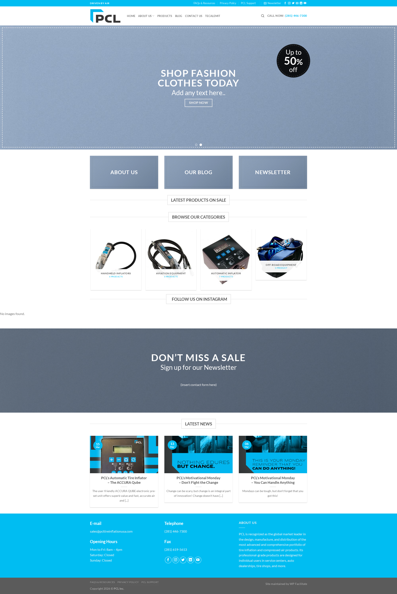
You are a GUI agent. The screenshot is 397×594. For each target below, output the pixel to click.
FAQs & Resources (204, 3)
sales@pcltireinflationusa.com (111, 531)
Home (131, 16)
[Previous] (13, 87)
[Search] (262, 16)
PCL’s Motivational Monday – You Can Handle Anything (273, 480)
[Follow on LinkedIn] (301, 3)
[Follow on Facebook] (285, 3)
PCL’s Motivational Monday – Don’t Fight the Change (198, 480)
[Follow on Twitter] (293, 3)
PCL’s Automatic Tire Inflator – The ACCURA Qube (124, 480)
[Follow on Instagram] (289, 3)
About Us (145, 16)
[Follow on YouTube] (305, 3)
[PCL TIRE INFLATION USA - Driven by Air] (105, 16)
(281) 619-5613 (175, 549)
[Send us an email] (297, 3)
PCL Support (248, 3)
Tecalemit (212, 16)
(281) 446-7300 (296, 15)
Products (164, 16)
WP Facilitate (298, 584)
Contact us (193, 16)
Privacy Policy (228, 3)
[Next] (383, 87)
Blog (178, 16)
